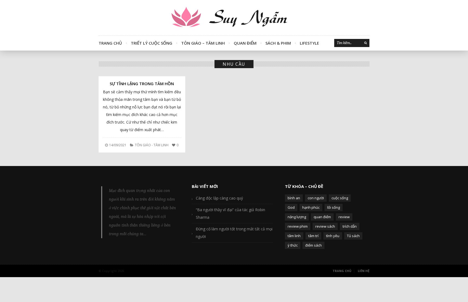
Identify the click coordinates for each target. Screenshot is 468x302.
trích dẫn (350, 226)
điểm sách (313, 245)
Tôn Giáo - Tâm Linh (151, 145)
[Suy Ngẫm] (234, 17)
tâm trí (313, 235)
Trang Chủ (110, 43)
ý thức (293, 245)
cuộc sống (340, 197)
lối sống (333, 207)
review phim (298, 226)
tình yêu (332, 235)
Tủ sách (353, 235)
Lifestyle (309, 43)
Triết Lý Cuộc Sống (151, 43)
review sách (325, 226)
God (291, 207)
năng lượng (297, 216)
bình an (294, 197)
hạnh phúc (311, 207)
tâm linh (294, 235)
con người (316, 197)
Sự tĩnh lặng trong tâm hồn (142, 83)
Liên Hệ (363, 271)
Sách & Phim (278, 43)
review (344, 216)
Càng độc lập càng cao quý (219, 198)
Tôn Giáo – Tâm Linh (203, 43)
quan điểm (322, 216)
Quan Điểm (245, 43)
